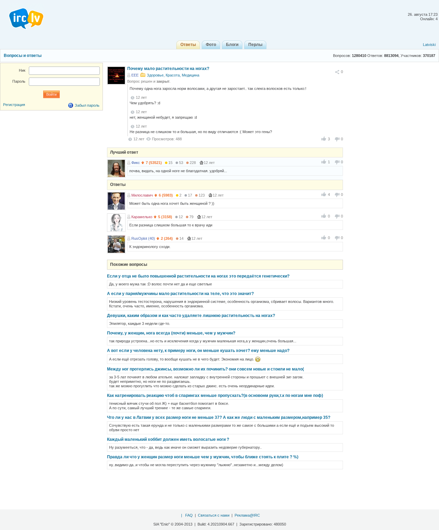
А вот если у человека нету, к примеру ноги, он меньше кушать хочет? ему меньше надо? (198, 350)
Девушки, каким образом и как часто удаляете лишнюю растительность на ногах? (191, 315)
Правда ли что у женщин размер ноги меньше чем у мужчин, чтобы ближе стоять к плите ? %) (202, 457)
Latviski (429, 45)
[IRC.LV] (22, 16)
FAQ (189, 515)
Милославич (142, 195)
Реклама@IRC (247, 515)
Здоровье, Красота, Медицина (173, 75)
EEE (135, 75)
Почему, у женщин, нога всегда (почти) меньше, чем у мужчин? (171, 333)
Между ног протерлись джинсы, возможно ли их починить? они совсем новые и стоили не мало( (205, 369)
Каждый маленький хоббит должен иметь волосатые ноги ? (168, 439)
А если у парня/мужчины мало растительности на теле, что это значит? (180, 293)
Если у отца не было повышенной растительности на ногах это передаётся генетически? (198, 276)
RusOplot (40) (143, 238)
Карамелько (141, 217)
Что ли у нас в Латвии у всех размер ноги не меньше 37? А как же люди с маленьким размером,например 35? (218, 417)
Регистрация (14, 105)
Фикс (135, 163)
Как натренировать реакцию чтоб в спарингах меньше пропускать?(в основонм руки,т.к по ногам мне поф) (215, 395)
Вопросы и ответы (22, 55)
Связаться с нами (213, 515)
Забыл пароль (87, 105)
